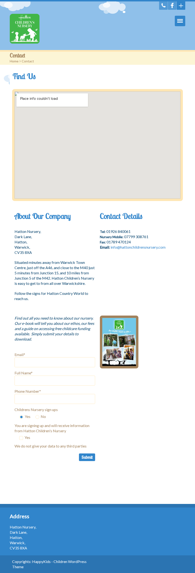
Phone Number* (28, 391)
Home (14, 61)
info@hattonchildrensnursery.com (138, 247)
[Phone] (163, 5)
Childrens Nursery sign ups (36, 409)
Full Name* (24, 373)
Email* (20, 354)
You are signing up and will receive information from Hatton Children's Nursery (52, 428)
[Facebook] (172, 5)
